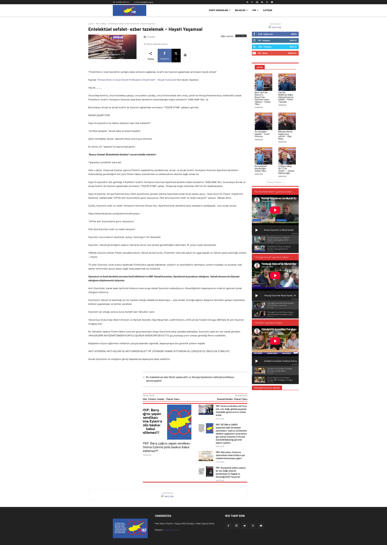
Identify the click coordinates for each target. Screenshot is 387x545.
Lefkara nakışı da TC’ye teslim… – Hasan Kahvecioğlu (286, 169)
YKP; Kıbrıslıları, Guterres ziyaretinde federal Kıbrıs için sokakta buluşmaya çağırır (230, 455)
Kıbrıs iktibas (101, 23)
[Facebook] (252, 2)
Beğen (294, 34)
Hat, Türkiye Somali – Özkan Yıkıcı (161, 399)
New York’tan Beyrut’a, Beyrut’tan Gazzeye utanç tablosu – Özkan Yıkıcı (263, 98)
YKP (254, 10)
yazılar (91, 23)
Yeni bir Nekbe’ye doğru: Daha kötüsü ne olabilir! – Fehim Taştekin (285, 97)
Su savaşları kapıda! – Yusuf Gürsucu (262, 134)
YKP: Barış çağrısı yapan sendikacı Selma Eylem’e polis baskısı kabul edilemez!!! (166, 447)
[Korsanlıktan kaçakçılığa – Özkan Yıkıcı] (263, 156)
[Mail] (262, 2)
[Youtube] (272, 2)
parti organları (218, 10)
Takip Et (293, 40)
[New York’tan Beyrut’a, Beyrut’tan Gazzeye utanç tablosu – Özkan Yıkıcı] (263, 82)
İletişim (267, 10)
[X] (267, 2)
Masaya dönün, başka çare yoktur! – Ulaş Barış (285, 135)
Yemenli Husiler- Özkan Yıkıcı (232, 399)
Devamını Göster (274, 182)
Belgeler (240, 10)
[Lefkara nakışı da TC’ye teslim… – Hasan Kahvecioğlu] (287, 156)
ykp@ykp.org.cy (147, 2)
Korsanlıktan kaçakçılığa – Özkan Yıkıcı (261, 168)
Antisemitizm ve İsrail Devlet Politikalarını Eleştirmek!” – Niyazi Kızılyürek (137, 79)
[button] (247, 2)
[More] (185, 55)
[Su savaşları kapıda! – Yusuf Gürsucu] (263, 121)
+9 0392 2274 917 (122, 2)
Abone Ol (292, 53)
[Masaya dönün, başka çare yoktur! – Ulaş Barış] (287, 121)
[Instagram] (257, 2)
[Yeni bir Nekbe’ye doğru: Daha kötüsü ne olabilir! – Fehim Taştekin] (287, 82)
